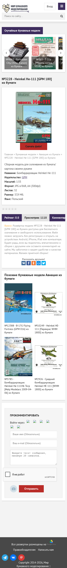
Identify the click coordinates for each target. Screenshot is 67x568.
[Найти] (61, 16)
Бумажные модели (26, 154)
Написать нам (46, 549)
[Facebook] (28, 263)
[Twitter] (43, 263)
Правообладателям (24, 549)
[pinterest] (21, 557)
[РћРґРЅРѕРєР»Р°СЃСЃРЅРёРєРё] (33, 263)
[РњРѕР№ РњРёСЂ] (38, 263)
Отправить (31, 488)
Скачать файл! (33, 146)
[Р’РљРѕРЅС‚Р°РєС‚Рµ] (23, 263)
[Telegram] (5, 557)
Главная (8, 154)
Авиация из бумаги (49, 154)
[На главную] (16, 6)
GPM (24, 177)
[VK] (13, 557)
